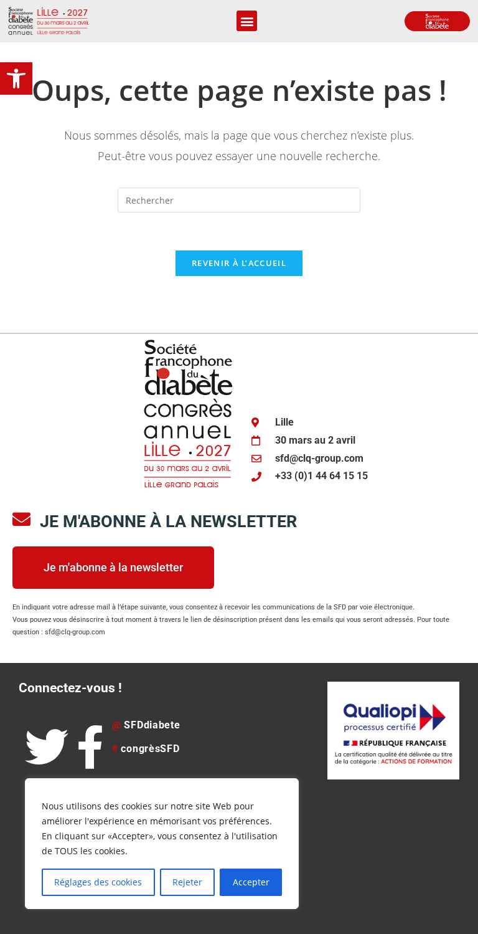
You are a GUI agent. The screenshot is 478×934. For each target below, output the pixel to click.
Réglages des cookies (98, 882)
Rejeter (187, 882)
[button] (16, 78)
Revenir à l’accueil (239, 263)
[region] (162, 843)
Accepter (251, 882)
